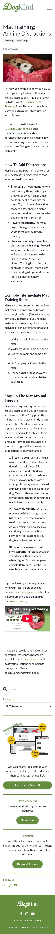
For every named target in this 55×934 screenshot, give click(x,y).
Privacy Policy (40, 927)
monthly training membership (26, 592)
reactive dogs (22, 41)
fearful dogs (9, 41)
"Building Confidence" (18, 128)
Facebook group (30, 659)
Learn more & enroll (27, 785)
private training (18, 601)
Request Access (27, 864)
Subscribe (27, 820)
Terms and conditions (18, 927)
